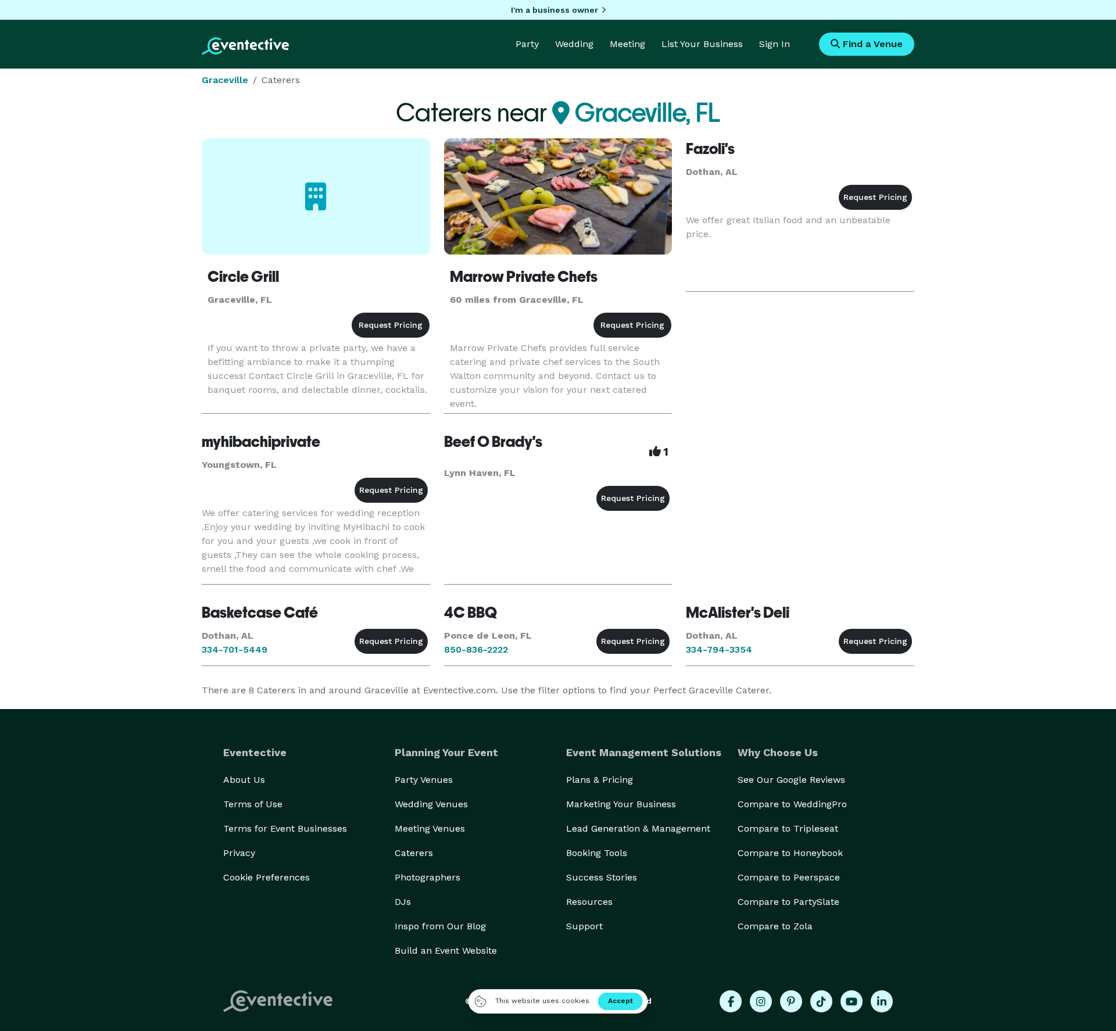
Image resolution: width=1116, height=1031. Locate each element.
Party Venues (424, 779)
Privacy (239, 852)
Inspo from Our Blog (440, 926)
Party (527, 43)
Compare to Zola (775, 926)
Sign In (774, 43)
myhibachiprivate (261, 441)
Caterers (414, 852)
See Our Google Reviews (791, 779)
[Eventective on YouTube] (851, 1001)
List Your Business (702, 43)
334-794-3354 (719, 649)
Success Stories (601, 877)
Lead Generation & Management (638, 828)
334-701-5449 (234, 649)
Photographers (427, 877)
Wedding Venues (431, 804)
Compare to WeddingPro (792, 804)
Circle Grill (243, 276)
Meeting (627, 43)
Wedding (574, 43)
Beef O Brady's (493, 441)
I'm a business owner (554, 10)
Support (584, 926)
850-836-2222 (476, 649)
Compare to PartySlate (788, 901)
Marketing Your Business (621, 804)
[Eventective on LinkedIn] (882, 1001)
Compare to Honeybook (790, 852)
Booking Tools (596, 852)
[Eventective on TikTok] (821, 1001)
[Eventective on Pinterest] (791, 1001)
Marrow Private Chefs (524, 276)
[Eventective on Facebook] (731, 1001)
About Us (244, 779)
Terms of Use (252, 804)
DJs (403, 901)
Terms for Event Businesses (285, 828)
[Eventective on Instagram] (761, 1001)
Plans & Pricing (599, 779)
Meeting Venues (430, 828)
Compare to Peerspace (789, 877)
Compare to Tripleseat (788, 828)
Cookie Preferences (266, 877)
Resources (589, 901)
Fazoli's (710, 148)
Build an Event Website (446, 950)
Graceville (225, 79)
